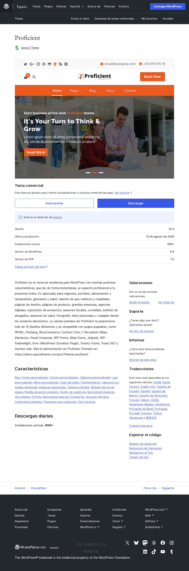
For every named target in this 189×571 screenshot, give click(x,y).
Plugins (51, 521)
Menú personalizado (46, 382)
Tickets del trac (139, 457)
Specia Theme (30, 47)
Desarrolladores (90, 521)
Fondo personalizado (35, 377)
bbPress (152, 521)
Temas (19, 18)
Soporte (85, 515)
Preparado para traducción (60, 401)
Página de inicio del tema (30, 266)
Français (134, 399)
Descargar (136, 203)
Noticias (20, 515)
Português (161, 408)
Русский (134, 413)
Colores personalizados (63, 377)
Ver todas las (166, 302)
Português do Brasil (141, 408)
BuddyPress (154, 527)
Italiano (145, 399)
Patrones (53, 527)
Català (157, 382)
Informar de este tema (142, 359)
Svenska (146, 413)
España (54, 547)
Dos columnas (86, 401)
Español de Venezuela (153, 395)
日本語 (155, 399)
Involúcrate (119, 509)
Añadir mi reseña (139, 302)
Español (145, 391)
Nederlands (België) (141, 404)
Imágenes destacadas (52, 387)
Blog (17, 377)
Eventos (118, 515)
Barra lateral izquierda (100, 392)
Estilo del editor (69, 382)
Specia (57, 217)
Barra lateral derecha (56, 396)
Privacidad (21, 527)
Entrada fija (77, 396)
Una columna (22, 396)
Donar (118, 521)
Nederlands (162, 404)
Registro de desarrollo (143, 443)
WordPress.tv (90, 527)
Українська (136, 417)
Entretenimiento (90, 382)
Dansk (166, 382)
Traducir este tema (140, 425)
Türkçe (157, 413)
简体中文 (151, 417)
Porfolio (37, 396)
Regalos (119, 527)
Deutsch (134, 386)
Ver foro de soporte (141, 331)
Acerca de (21, 509)
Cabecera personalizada (95, 377)
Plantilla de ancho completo (42, 392)
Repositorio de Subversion (145, 448)
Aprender (86, 509)
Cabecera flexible (78, 387)
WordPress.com (156, 509)
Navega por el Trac (141, 452)
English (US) (148, 386)
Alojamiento (22, 521)
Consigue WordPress (168, 6)
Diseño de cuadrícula (73, 392)
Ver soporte (122, 192)
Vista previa (54, 203)
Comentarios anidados (28, 401)
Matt (149, 515)
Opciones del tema (97, 396)
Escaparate (54, 509)
